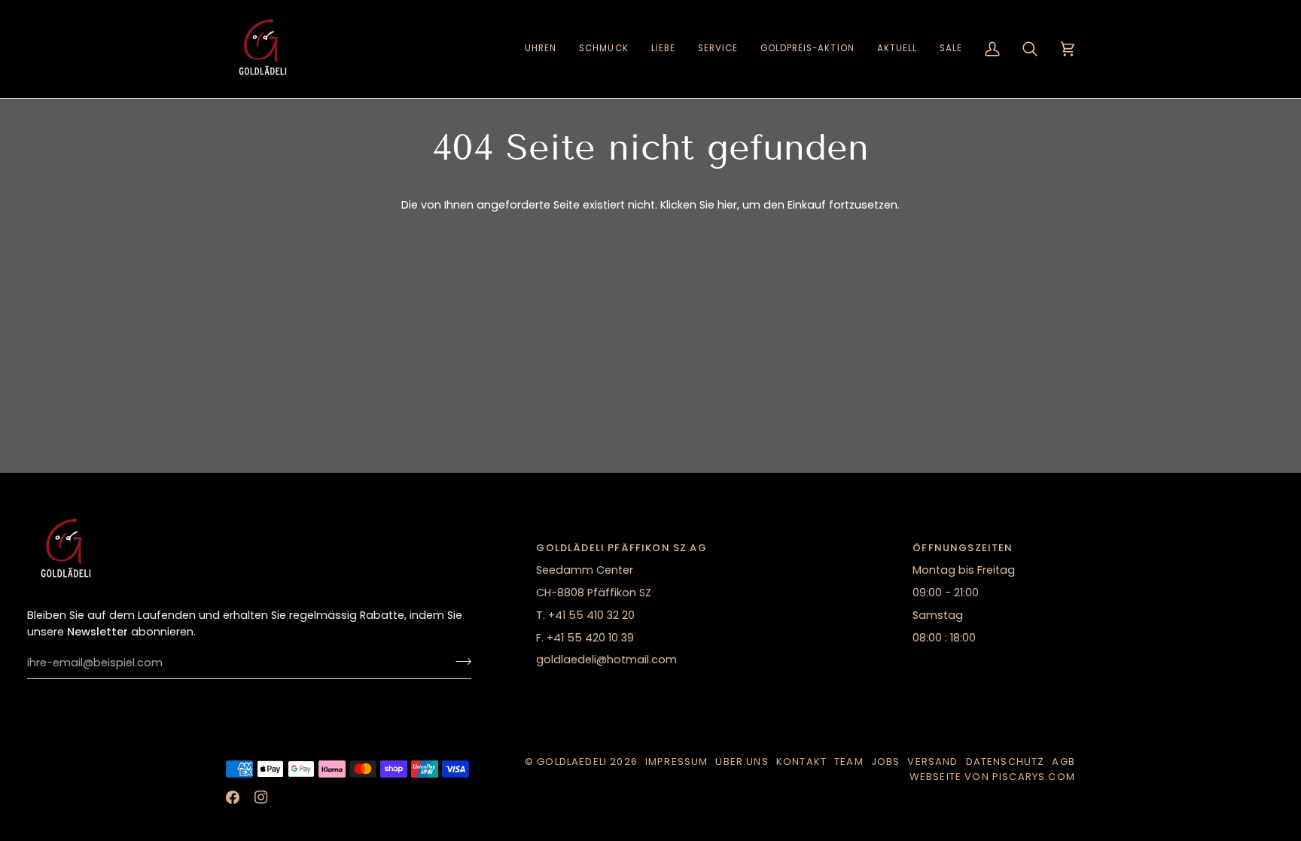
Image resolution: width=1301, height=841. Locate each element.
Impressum (676, 761)
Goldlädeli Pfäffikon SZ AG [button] (621, 548)
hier (727, 204)
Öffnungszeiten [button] (963, 548)
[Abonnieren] (458, 661)
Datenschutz (1005, 761)
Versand (932, 761)
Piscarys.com (1033, 776)
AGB (1063, 761)
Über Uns (741, 761)
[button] (540, 49)
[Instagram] (261, 797)
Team (849, 761)
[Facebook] (232, 797)
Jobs (885, 761)
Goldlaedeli (572, 761)
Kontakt (801, 761)
